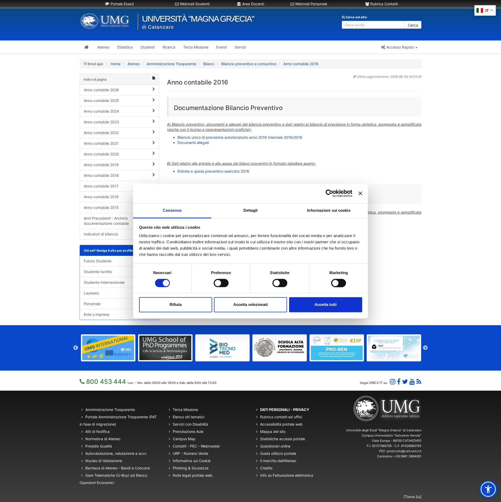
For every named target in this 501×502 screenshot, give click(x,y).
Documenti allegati (193, 142)
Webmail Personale (310, 4)
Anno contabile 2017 (101, 186)
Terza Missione (185, 409)
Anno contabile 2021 (101, 143)
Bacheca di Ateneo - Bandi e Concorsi (117, 468)
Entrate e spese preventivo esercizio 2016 (213, 171)
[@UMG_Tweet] (405, 381)
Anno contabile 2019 (101, 164)
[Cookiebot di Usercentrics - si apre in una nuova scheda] (329, 193)
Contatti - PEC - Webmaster (196, 446)
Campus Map (184, 439)
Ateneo (134, 64)
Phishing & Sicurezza (190, 468)
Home (116, 64)
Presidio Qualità (98, 446)
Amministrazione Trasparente (171, 64)
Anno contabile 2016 (300, 64)
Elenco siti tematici (188, 417)
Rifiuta (176, 305)
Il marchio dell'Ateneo (278, 460)
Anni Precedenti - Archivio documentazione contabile (106, 221)
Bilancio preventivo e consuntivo (248, 64)
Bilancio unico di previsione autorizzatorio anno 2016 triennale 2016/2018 (239, 137)
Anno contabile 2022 (101, 132)
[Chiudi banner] (360, 193)
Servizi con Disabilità (190, 424)
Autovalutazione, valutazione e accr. (116, 453)
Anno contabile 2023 (101, 122)
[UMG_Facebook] (399, 381)
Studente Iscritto (98, 271)
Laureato (91, 293)
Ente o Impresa (96, 314)
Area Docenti (252, 4)
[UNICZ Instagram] (392, 381)
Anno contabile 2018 (101, 175)
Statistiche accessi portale (282, 439)
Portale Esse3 (122, 4)
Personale (92, 303)
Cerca (413, 25)
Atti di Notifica (97, 431)
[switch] (221, 283)
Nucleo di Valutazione (103, 460)
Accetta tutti (325, 305)
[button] (399, 47)
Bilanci (208, 64)
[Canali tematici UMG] (412, 381)
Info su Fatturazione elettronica (286, 475)
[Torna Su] (412, 496)
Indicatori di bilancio (101, 234)
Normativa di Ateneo (102, 439)
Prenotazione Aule (188, 431)
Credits (266, 468)
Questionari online (275, 446)
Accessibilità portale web (281, 424)
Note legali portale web (192, 475)
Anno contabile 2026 (101, 90)
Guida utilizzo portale (278, 453)
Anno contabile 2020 (101, 154)
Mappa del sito (272, 431)
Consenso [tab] (172, 210)
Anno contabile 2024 (101, 111)
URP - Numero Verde (190, 453)
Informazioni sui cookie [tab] (328, 210)
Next (425, 347)
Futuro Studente (97, 261)
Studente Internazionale (104, 282)
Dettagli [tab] (250, 210)
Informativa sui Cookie (192, 460)
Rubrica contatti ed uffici (281, 417)
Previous (75, 347)
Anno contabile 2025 (101, 100)
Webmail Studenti (194, 4)
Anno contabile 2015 (101, 207)
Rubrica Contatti (383, 4)
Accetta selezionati (250, 305)
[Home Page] (86, 47)
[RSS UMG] (418, 381)
